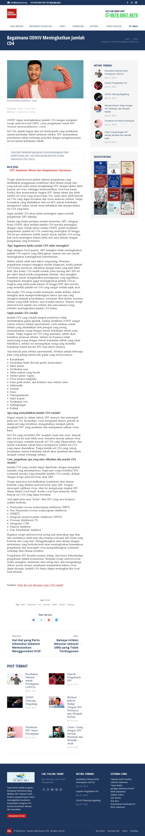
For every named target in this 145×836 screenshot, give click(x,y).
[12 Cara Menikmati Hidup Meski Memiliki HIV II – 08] (127, 208)
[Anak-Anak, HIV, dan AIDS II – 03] (114, 208)
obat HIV (46, 604)
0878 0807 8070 (54, 2)
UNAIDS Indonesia (119, 782)
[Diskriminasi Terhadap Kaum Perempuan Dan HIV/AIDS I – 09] (114, 194)
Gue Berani (116, 797)
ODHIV (54, 604)
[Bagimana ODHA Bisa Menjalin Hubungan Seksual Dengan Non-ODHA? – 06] (127, 168)
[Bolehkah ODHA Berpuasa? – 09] (114, 181)
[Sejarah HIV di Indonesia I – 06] (100, 208)
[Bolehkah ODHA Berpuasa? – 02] (100, 168)
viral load (70, 604)
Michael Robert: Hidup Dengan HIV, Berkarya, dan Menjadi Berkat (74, 707)
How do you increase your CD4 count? (40, 585)
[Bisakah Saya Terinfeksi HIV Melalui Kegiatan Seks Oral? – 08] (100, 194)
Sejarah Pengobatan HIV (74, 677)
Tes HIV (62, 604)
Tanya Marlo (116, 785)
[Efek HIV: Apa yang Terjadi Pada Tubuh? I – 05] (100, 181)
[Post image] (15, 679)
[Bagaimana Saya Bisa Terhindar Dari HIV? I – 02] (127, 181)
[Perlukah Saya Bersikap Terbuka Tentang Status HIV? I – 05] (114, 168)
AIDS (23, 604)
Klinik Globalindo (118, 791)
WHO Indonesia (118, 807)
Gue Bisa (115, 801)
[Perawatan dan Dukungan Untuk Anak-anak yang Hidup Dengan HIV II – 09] (127, 194)
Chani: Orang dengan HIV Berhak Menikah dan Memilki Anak (75, 735)
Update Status (117, 794)
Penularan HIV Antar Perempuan (32, 730)
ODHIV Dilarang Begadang (31, 700)
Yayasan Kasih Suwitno (121, 779)
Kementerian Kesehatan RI (123, 804)
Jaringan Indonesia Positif (122, 788)
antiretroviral (31, 604)
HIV (39, 604)
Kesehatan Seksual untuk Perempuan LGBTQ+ (32, 681)
